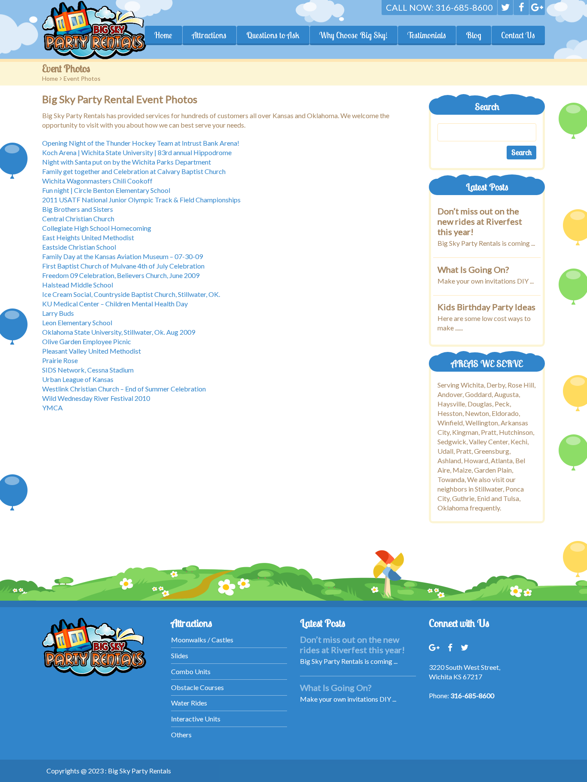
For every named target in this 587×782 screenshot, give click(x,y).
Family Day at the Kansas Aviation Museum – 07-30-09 (122, 256)
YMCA (52, 407)
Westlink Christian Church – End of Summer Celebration (124, 389)
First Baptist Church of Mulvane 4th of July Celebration (123, 266)
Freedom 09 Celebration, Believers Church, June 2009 (120, 275)
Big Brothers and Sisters (77, 209)
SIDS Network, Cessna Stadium (88, 370)
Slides (179, 655)
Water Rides (189, 703)
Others (181, 734)
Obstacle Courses (197, 687)
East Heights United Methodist (88, 237)
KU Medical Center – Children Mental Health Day (115, 303)
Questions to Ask (273, 35)
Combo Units (191, 671)
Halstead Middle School (77, 285)
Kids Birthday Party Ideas (486, 307)
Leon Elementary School (77, 322)
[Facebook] (521, 7)
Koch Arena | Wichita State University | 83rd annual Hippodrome (137, 152)
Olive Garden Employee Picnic (86, 341)
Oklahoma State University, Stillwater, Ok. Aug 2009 (118, 332)
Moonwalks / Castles (202, 639)
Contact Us (518, 35)
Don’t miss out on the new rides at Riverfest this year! (479, 221)
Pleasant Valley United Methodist (91, 351)
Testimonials (426, 35)
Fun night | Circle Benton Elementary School (106, 190)
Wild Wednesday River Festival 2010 (96, 398)
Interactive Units (195, 719)
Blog (473, 35)
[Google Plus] (537, 7)
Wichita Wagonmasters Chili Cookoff (97, 181)
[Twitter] (505, 7)
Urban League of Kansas (77, 379)
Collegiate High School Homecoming (96, 228)
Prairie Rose (60, 360)
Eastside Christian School (79, 247)
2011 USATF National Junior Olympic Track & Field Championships (141, 200)
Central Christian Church (78, 218)
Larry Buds (58, 313)
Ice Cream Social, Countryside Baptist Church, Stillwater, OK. (131, 294)
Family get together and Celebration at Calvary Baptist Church (134, 171)
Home (163, 35)
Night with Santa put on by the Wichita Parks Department (126, 162)
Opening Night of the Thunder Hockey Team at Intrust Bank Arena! (140, 143)
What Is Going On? (473, 269)
